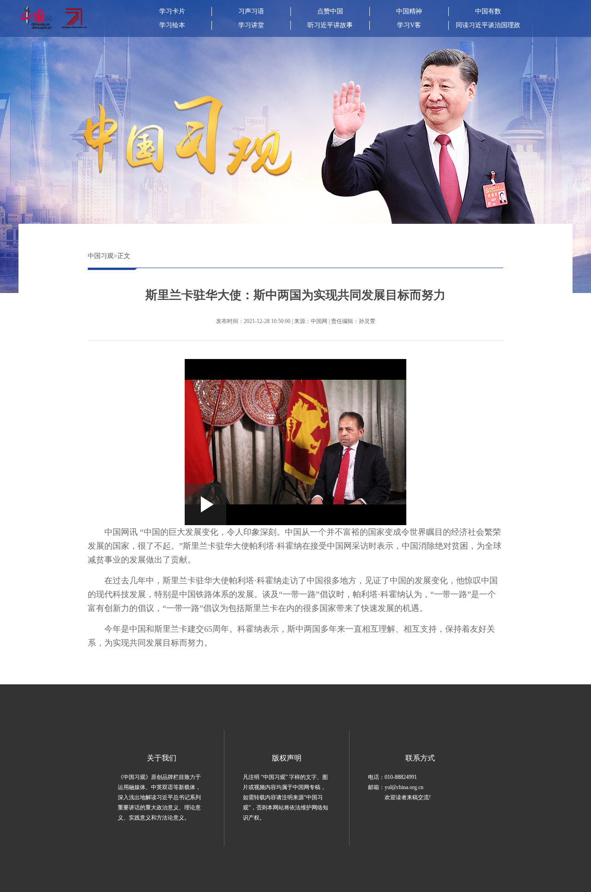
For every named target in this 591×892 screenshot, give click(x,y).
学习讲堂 (251, 25)
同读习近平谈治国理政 (488, 25)
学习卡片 (172, 11)
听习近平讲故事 (330, 25)
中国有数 (488, 11)
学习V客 (409, 25)
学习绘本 (172, 25)
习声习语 (251, 11)
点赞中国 (330, 11)
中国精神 (409, 11)
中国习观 (101, 255)
